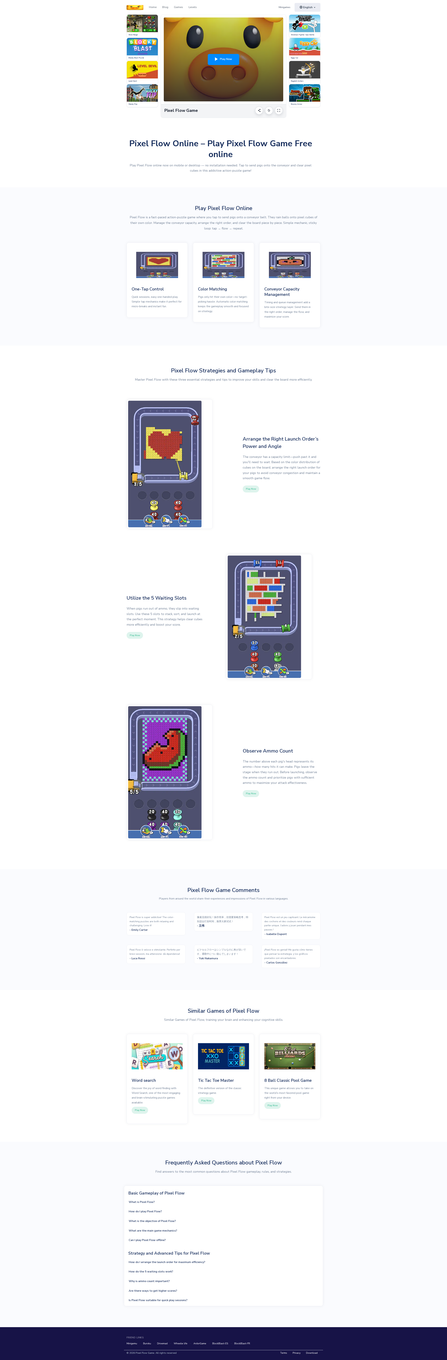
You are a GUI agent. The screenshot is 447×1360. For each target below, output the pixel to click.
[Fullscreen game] (279, 110)
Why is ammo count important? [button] (149, 1281)
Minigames (284, 7)
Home (153, 7)
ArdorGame (199, 1343)
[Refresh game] (269, 110)
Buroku (147, 1343)
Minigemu (132, 1343)
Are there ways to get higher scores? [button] (153, 1291)
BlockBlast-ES (220, 1343)
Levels (193, 7)
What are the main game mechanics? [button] (153, 1231)
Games (178, 7)
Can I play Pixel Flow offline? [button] (147, 1240)
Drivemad (162, 1343)
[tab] (225, 1202)
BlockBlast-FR (242, 1343)
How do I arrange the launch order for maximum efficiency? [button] (167, 1262)
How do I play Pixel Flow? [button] (145, 1211)
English (308, 7)
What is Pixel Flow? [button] (142, 1202)
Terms (283, 1353)
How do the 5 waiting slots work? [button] (151, 1271)
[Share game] (259, 110)
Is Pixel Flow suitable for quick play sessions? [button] (158, 1300)
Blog (165, 7)
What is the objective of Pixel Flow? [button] (152, 1221)
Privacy (297, 1353)
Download (312, 1353)
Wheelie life (180, 1343)
